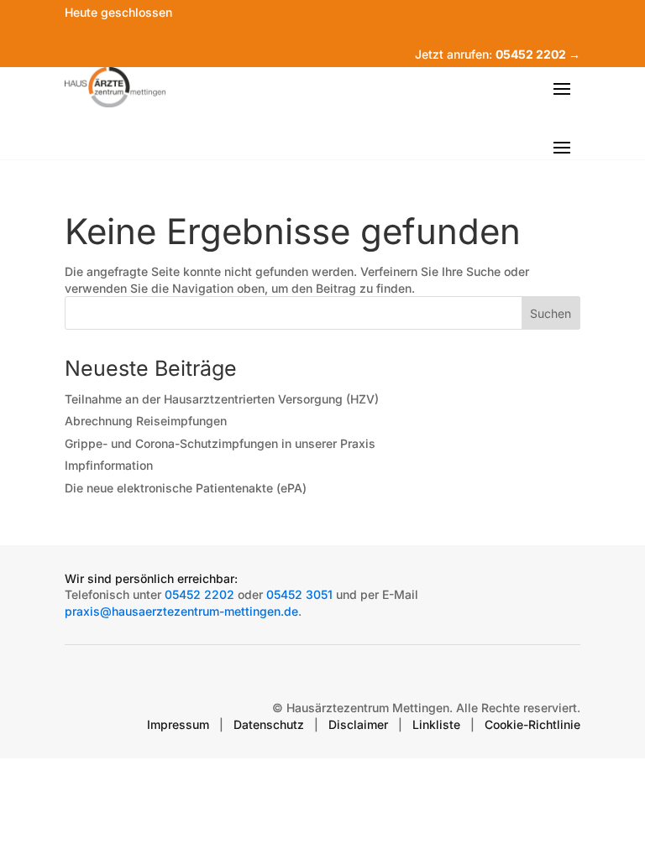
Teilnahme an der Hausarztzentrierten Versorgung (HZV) (222, 399)
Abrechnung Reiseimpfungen (146, 421)
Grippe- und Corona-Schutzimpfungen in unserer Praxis (220, 443)
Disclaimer (358, 724)
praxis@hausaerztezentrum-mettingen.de (181, 611)
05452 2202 (199, 594)
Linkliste (436, 724)
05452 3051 (299, 594)
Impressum (178, 724)
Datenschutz (268, 724)
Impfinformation (109, 465)
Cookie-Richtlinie (532, 724)
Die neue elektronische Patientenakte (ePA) (186, 488)
